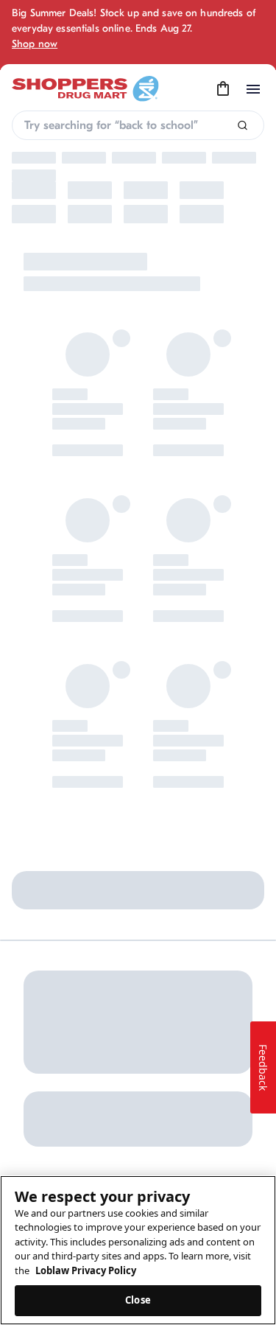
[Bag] (223, 89)
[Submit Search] (242, 125)
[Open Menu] (253, 89)
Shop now (34, 44)
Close (138, 1300)
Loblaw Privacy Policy (85, 1270)
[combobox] (138, 125)
